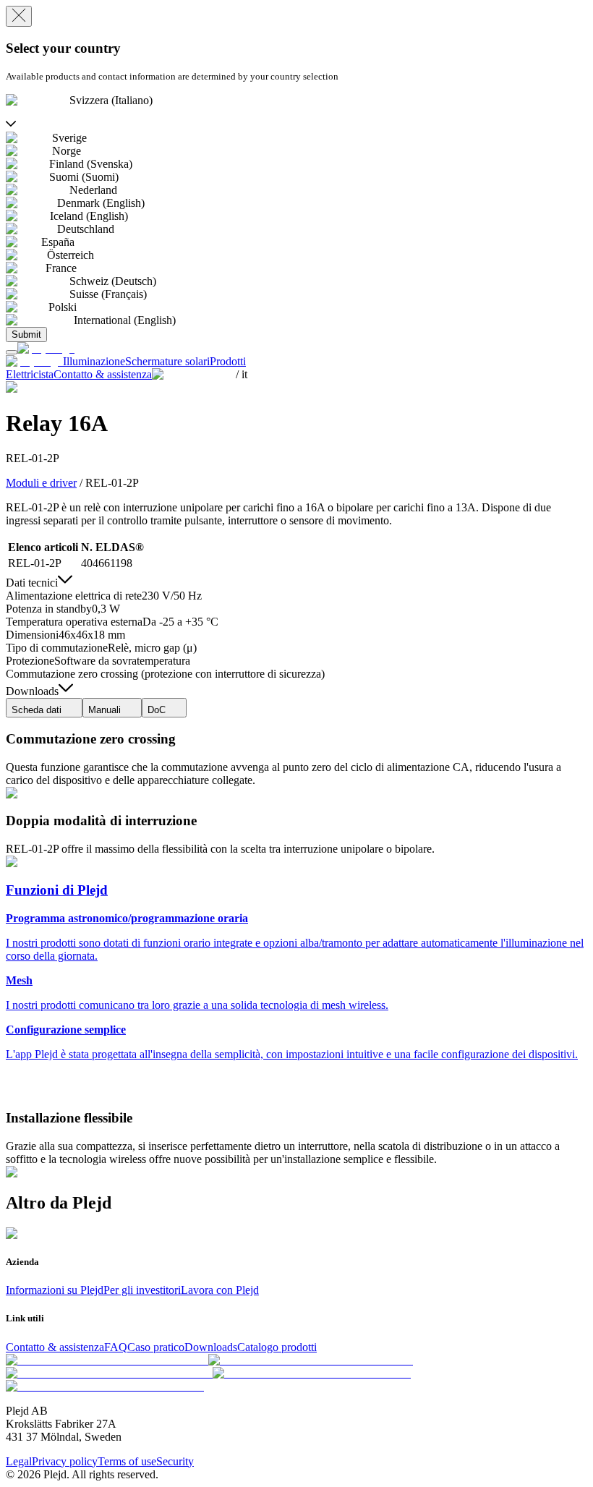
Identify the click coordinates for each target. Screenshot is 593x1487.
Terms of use (127, 1461)
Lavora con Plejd (220, 1290)
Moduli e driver (41, 483)
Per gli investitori (142, 1290)
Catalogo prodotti (277, 1347)
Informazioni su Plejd (54, 1290)
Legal (19, 1461)
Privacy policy (65, 1461)
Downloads (210, 1347)
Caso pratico (155, 1347)
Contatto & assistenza (55, 1347)
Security (175, 1461)
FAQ (115, 1347)
